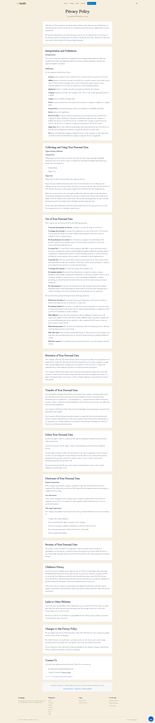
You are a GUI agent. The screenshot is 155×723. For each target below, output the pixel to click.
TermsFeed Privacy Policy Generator (63, 676)
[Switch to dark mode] (136, 3)
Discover (50, 709)
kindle (21, 3)
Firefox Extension (113, 703)
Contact (83, 3)
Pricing (72, 3)
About (66, 3)
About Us (50, 702)
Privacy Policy (66, 672)
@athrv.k (134, 719)
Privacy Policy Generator (75, 40)
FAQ (49, 714)
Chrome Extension (114, 700)
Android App (112, 705)
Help (77, 3)
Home (50, 700)
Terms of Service (68, 688)
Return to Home (87, 688)
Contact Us (77, 688)
